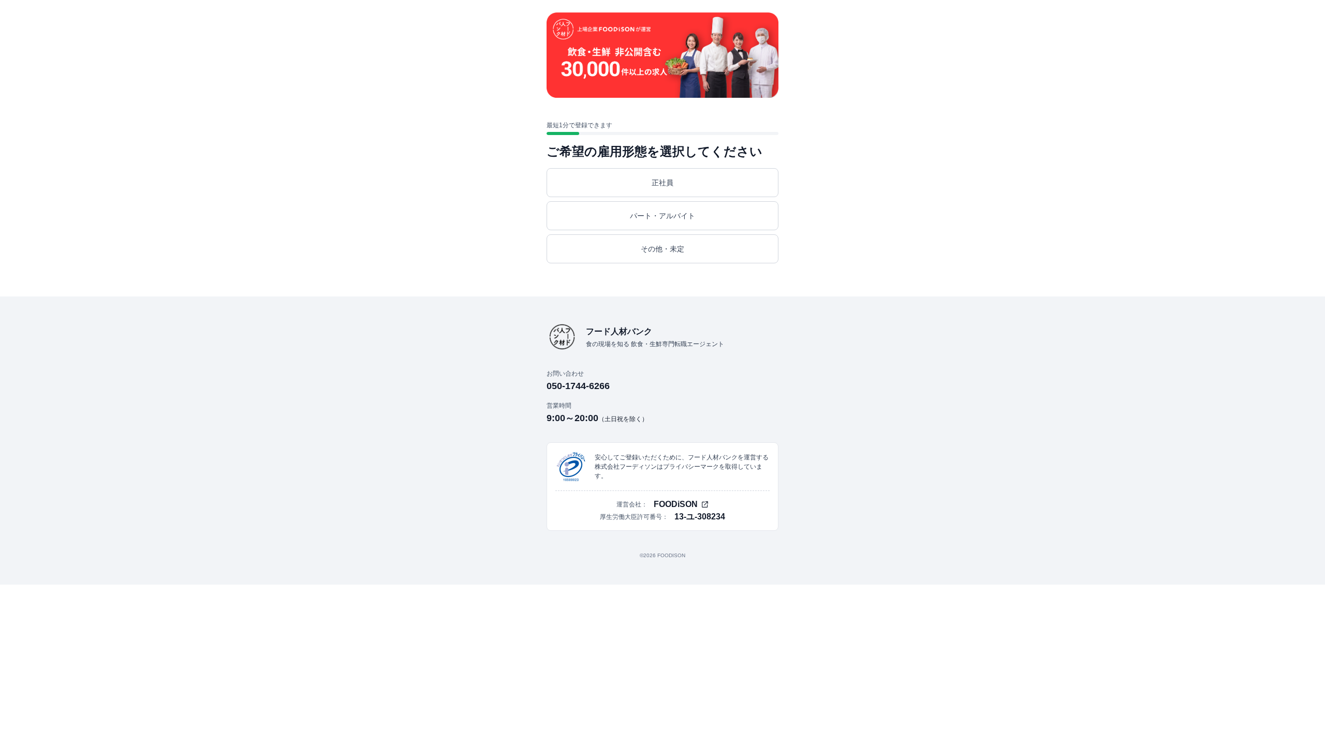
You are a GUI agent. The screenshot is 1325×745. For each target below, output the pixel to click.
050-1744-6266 (578, 386)
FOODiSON (676, 504)
